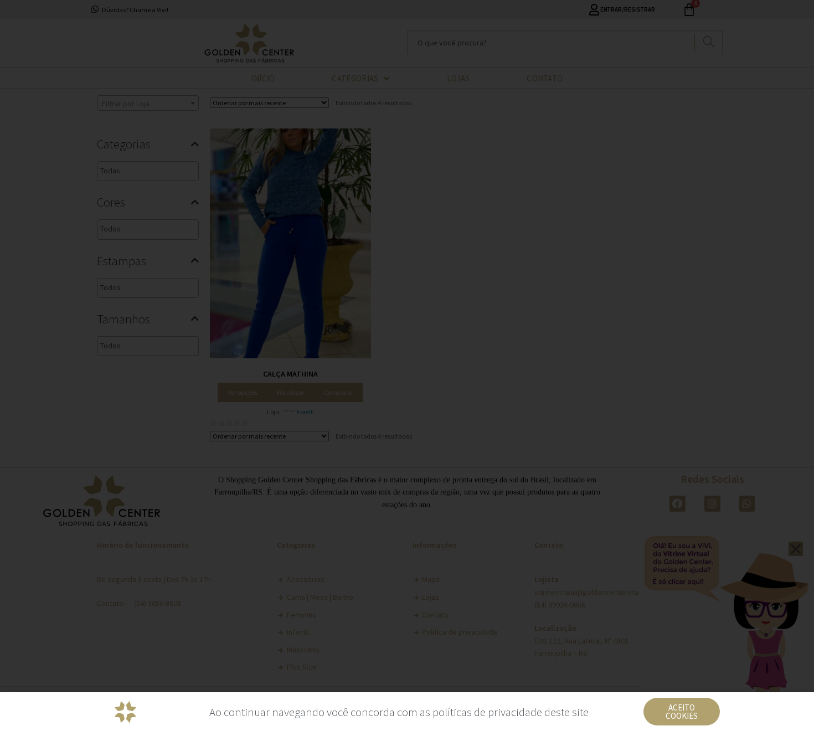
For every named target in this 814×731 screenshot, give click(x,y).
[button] (681, 711)
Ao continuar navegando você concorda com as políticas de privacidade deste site (399, 711)
